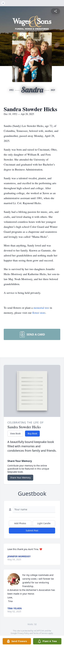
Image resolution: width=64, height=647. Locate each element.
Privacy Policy (23, 633)
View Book (15, 433)
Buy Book (32, 433)
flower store (38, 312)
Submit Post (32, 530)
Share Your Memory (20, 477)
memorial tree (41, 307)
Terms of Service (40, 633)
